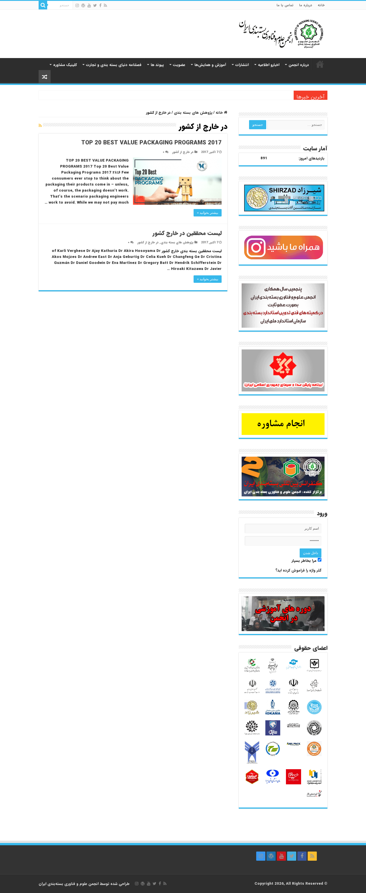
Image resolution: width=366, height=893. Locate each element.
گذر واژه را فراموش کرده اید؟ (298, 570)
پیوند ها (157, 65)
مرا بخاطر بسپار (305, 561)
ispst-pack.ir (320, 64)
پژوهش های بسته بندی (193, 113)
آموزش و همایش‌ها (210, 65)
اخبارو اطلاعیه (268, 65)
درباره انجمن (299, 65)
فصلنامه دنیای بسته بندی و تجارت (114, 65)
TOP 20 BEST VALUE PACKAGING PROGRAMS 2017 (151, 142)
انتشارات (242, 65)
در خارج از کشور (183, 152)
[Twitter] (95, 5)
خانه (321, 5)
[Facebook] (100, 5)
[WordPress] (83, 5)
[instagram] (77, 5)
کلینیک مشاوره (65, 65)
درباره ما (305, 5)
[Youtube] (89, 5)
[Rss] (105, 5)
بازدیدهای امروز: (312, 158)
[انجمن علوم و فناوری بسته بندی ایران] (266, 33)
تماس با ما (285, 5)
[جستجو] (43, 5)
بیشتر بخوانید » (207, 213)
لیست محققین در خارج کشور (187, 233)
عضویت (179, 65)
